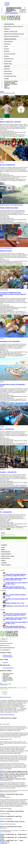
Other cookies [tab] (3, 828)
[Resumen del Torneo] (14, 246)
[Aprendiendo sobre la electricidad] (14, 337)
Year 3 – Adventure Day (7, 429)
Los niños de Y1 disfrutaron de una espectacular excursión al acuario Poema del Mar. (13, 294)
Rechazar (12, 714)
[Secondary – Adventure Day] (14, 467)
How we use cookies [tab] (4, 724)
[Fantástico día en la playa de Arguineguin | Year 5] (14, 380)
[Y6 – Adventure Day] (14, 507)
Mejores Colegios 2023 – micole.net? (10, 121)
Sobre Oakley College (8, 673)
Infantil (3, 549)
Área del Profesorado (7, 656)
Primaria (6, 289)
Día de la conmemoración (7, 164)
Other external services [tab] (5, 797)
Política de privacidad (8, 678)
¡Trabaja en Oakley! (7, 655)
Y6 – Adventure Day (6, 512)
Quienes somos (6, 674)
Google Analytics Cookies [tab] (6, 780)
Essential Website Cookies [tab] (6, 739)
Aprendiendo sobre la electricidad (10, 341)
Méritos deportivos (18, 205)
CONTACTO (9, 11)
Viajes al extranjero (6, 565)
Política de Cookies (7, 677)
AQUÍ (18, 708)
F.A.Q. (4, 681)
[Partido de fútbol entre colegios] (14, 203)
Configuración (7, 714)
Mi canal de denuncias (8, 680)
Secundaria (2, 469)
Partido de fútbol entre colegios (9, 207)
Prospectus (5, 662)
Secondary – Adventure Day (8, 472)
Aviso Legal (5, 676)
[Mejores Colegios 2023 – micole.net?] (14, 117)
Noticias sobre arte (5, 558)
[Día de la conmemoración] (14, 160)
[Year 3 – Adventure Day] (14, 424)
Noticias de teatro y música (7, 556)
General (2, 118)
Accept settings (3, 843)
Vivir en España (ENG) (8, 667)
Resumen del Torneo (6, 251)
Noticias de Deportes (4, 205)
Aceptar (2, 714)
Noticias (2, 91)
